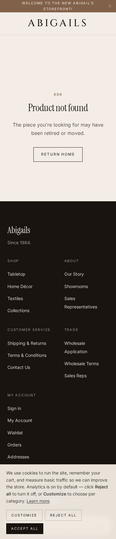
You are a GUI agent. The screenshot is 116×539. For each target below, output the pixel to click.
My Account (19, 420)
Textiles (15, 298)
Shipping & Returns (26, 343)
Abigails (58, 23)
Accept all (24, 528)
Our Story (74, 274)
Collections (18, 310)
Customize (24, 515)
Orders (14, 444)
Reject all (63, 515)
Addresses (18, 456)
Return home (58, 154)
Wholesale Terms (81, 363)
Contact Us (18, 367)
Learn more (38, 500)
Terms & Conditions (26, 355)
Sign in (14, 408)
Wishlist (15, 432)
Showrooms (76, 286)
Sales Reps (75, 375)
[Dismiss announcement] (109, 6)
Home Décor (19, 286)
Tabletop (16, 274)
